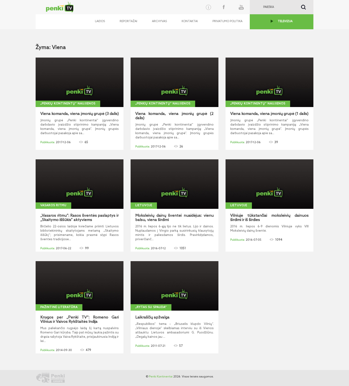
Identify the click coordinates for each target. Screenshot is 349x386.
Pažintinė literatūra (59, 307)
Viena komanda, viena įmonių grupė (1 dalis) (269, 114)
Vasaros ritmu (53, 205)
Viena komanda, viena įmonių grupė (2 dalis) (174, 116)
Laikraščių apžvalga (152, 317)
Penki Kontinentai (161, 376)
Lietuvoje (143, 205)
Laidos (100, 21)
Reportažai (128, 21)
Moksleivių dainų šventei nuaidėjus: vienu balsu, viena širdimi (174, 218)
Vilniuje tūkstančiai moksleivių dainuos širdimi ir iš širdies (269, 218)
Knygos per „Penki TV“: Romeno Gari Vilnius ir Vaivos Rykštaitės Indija (79, 319)
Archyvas (159, 21)
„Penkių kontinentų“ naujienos (67, 103)
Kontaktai (190, 21)
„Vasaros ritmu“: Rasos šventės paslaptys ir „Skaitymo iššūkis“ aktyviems (79, 218)
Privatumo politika (227, 21)
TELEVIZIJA (285, 21)
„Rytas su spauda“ (151, 307)
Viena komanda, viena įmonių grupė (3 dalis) (79, 114)
